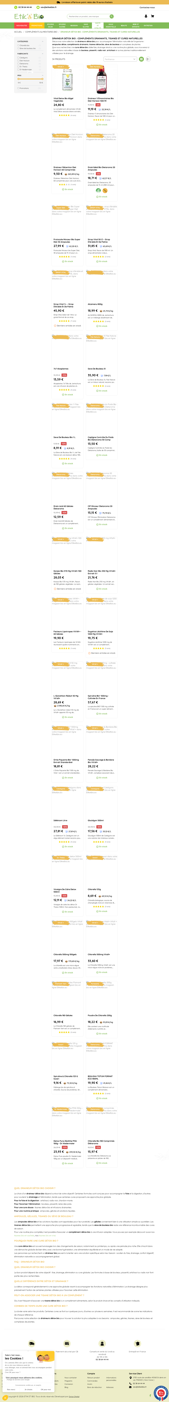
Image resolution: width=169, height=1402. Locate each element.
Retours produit (93, 1378)
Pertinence (109, 59)
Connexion (69, 1384)
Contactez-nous (147, 7)
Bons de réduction (94, 1387)
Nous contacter (71, 1378)
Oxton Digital (74, 1396)
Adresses (110, 1387)
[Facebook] (150, 1395)
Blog (66, 1387)
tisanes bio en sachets (24, 1235)
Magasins (68, 1381)
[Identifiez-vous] (146, 16)
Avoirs (89, 1384)
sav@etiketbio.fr (49, 7)
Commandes (92, 1381)
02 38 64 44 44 (25, 7)
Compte (91, 1373)
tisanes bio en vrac (47, 1235)
